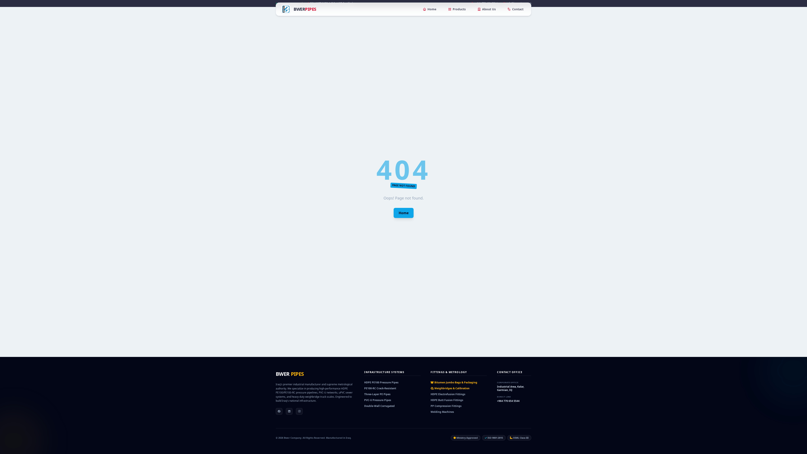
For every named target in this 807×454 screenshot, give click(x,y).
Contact (517, 9)
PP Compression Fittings (446, 406)
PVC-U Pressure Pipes (377, 400)
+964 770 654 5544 (508, 401)
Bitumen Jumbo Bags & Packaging (455, 382)
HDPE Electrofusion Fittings (448, 394)
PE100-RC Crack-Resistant (380, 388)
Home (431, 9)
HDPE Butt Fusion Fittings (447, 400)
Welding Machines (442, 412)
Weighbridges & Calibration (451, 388)
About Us (489, 9)
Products (459, 9)
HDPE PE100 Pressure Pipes (381, 382)
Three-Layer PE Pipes (377, 394)
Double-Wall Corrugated (379, 406)
